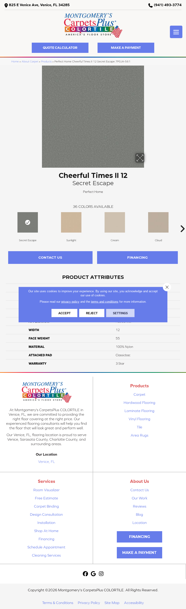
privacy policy (70, 301)
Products (46, 61)
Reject (92, 313)
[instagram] (101, 574)
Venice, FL (46, 461)
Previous (3, 222)
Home (15, 61)
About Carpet (30, 61)
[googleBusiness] (93, 574)
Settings (120, 313)
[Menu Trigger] (176, 32)
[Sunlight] (71, 222)
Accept (64, 313)
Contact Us (50, 257)
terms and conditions (104, 301)
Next (182, 222)
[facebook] (85, 574)
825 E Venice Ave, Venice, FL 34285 (39, 5)
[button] (60, 48)
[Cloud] (158, 222)
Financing (137, 257)
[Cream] (115, 222)
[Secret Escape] (27, 222)
